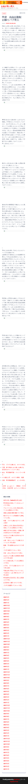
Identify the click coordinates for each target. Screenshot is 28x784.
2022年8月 (6, 716)
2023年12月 (6, 672)
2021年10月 (6, 744)
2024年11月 (6, 641)
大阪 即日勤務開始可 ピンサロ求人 (13, 480)
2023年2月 (6, 700)
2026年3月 (6, 597)
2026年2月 (6, 600)
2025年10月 (6, 611)
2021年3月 (6, 763)
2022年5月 (6, 725)
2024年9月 (6, 647)
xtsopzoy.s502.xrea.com (10, 23)
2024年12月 (6, 639)
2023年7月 (6, 686)
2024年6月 (6, 655)
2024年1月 (6, 669)
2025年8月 (6, 616)
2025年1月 (6, 636)
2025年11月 (6, 608)
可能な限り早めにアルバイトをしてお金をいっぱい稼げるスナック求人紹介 (13, 573)
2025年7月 (6, 619)
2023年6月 (6, 689)
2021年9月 (6, 747)
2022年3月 (6, 730)
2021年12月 (6, 738)
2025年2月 (6, 633)
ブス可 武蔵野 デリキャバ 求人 (12, 585)
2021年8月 (6, 750)
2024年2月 (6, 666)
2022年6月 (6, 722)
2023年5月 (6, 691)
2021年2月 (6, 766)
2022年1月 (6, 736)
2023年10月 (6, 677)
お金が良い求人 (7, 6)
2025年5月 (6, 625)
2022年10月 (6, 711)
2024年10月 (6, 644)
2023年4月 (6, 694)
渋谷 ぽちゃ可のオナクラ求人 (12, 553)
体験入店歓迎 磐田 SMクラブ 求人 (13, 513)
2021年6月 (6, 755)
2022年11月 (6, 708)
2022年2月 (6, 733)
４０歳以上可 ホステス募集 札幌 (13, 477)
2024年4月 (6, 661)
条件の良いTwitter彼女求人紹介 (12, 500)
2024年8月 (6, 650)
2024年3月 (6, 664)
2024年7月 (6, 652)
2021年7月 (6, 752)
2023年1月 (6, 702)
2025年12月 (6, 605)
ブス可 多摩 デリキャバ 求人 (12, 550)
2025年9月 (6, 614)
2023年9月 (6, 680)
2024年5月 (6, 658)
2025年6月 (6, 622)
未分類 (4, 13)
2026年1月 (6, 603)
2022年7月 (6, 719)
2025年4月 (6, 628)
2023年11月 (6, 675)
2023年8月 (6, 683)
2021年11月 (6, 741)
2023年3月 (6, 697)
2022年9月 (6, 714)
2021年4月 (6, 761)
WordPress (17, 779)
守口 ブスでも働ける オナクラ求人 (13, 464)
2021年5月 (6, 758)
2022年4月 (6, 727)
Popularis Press (14, 781)
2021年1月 (6, 769)
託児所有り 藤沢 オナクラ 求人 (12, 583)
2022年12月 (6, 705)
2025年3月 (6, 630)
